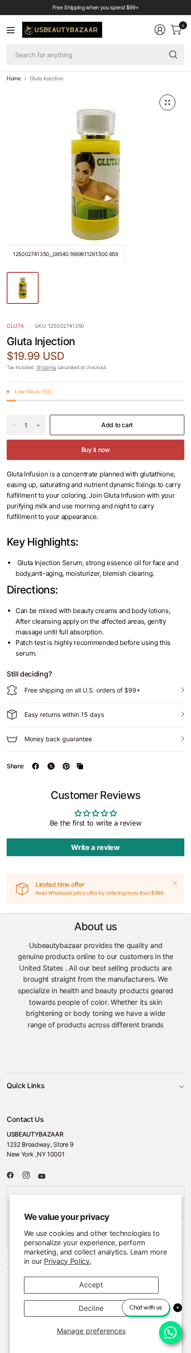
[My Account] (160, 30)
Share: (15, 766)
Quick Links (25, 1085)
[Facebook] (14, 1175)
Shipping (46, 367)
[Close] (175, 883)
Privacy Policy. (67, 1261)
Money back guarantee (58, 739)
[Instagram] (30, 1175)
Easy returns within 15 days (64, 714)
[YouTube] (45, 1176)
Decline (91, 1308)
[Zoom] (167, 102)
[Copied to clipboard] (80, 766)
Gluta (15, 326)
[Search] (173, 54)
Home (14, 78)
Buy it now (95, 449)
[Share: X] (51, 766)
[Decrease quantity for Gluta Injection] (13, 425)
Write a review (95, 847)
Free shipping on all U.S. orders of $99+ (82, 690)
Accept (91, 1284)
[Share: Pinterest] (66, 766)
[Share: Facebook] (35, 766)
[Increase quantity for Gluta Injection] (38, 425)
